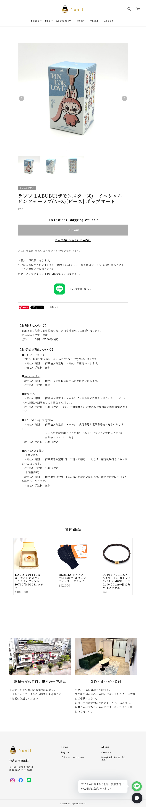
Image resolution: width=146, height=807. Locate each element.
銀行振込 (29, 393)
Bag (47, 20)
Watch (93, 20)
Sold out (73, 230)
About (105, 747)
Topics (65, 752)
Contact (106, 752)
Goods (108, 20)
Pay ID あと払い (34, 450)
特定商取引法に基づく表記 (113, 758)
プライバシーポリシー (73, 757)
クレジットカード (34, 354)
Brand (35, 20)
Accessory (63, 20)
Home (64, 747)
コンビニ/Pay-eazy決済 (38, 420)
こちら (70, 437)
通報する (54, 307)
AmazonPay (32, 376)
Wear (80, 20)
